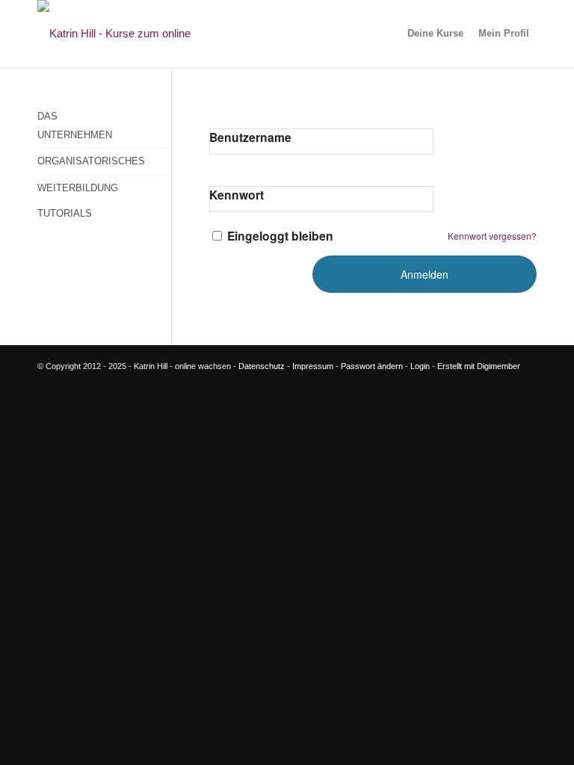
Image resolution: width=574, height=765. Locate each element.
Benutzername (250, 137)
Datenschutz (261, 366)
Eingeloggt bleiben (280, 235)
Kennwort (236, 194)
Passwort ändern (372, 366)
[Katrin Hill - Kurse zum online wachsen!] (138, 33)
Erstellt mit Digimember (478, 366)
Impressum (312, 366)
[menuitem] (435, 33)
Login (420, 366)
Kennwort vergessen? (492, 235)
